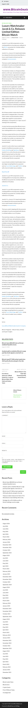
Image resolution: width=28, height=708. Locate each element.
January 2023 (6, 637)
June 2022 (5, 656)
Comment (5, 415)
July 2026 (5, 526)
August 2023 (6, 619)
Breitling (8, 150)
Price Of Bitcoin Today (9, 690)
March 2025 (6, 568)
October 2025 (6, 550)
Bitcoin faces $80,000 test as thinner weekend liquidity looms (13, 344)
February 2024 (7, 603)
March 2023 (6, 632)
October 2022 (6, 645)
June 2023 (5, 624)
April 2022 (5, 661)
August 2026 (6, 523)
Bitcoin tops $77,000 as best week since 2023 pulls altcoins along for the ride (13, 360)
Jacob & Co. (5, 185)
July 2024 (5, 590)
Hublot (4, 150)
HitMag (17, 706)
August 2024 (6, 587)
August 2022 (6, 651)
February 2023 (7, 635)
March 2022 (6, 664)
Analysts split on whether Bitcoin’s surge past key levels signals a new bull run (14, 352)
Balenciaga (12, 166)
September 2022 (7, 648)
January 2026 (6, 542)
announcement (12, 59)
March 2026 (6, 537)
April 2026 (5, 534)
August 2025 (6, 555)
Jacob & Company (21, 326)
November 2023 (7, 611)
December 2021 (7, 672)
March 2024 (6, 600)
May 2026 (5, 531)
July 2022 (5, 653)
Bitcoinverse (6, 684)
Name (4, 436)
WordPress (10, 706)
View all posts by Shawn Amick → (17, 396)
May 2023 (5, 627)
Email (4, 443)
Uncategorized (7, 692)
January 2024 (6, 606)
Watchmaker (12, 326)
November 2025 (7, 547)
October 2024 (6, 582)
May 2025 (5, 563)
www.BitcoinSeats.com (16, 703)
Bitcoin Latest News (6, 23)
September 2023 (7, 616)
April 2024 (5, 598)
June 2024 (5, 592)
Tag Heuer (16, 150)
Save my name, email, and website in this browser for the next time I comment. (13, 461)
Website (4, 450)
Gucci (7, 166)
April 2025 (5, 566)
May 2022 (5, 659)
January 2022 (6, 669)
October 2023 (6, 614)
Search (4, 469)
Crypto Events (6, 687)
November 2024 (7, 579)
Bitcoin (6, 47)
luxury (3, 326)
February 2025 (7, 571)
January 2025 (6, 574)
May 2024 (5, 595)
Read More (5, 172)
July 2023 (5, 622)
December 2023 (7, 608)
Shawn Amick (15, 37)
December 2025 (7, 544)
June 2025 (5, 560)
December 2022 (7, 640)
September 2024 (7, 584)
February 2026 (7, 539)
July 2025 (5, 558)
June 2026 (5, 529)
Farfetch (20, 166)
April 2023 (5, 629)
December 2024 (7, 576)
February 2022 (7, 667)
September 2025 (7, 552)
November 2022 (7, 643)
